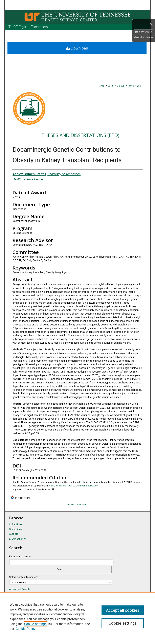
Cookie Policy (25, 629)
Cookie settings (35, 624)
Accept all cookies (122, 610)
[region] (77, 616)
